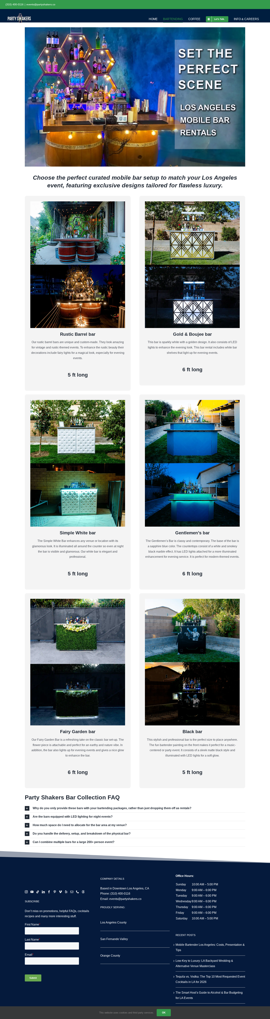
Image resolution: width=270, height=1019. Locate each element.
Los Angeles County (113, 922)
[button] (135, 808)
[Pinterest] (54, 891)
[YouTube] (31, 891)
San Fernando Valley (114, 939)
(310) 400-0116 (120, 893)
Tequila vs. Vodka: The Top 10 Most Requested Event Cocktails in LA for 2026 (210, 979)
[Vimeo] (60, 891)
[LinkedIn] (43, 891)
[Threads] (83, 891)
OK (163, 1012)
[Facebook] (49, 891)
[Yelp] (66, 891)
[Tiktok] (37, 891)
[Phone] (77, 891)
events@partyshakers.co (40, 4)
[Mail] (71, 891)
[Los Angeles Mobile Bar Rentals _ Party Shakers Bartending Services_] (135, 97)
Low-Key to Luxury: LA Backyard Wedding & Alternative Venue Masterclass (204, 963)
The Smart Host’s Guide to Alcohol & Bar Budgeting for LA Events (209, 995)
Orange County (110, 955)
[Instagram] (26, 891)
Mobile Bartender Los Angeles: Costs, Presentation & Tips (210, 947)
